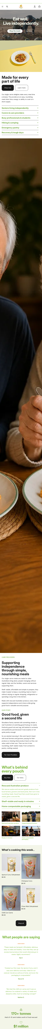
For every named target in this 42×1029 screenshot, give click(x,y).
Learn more (22, 88)
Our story (29, 31)
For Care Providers (10, 755)
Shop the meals (14, 31)
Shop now (7, 88)
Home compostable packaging (16, 806)
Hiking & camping (10, 122)
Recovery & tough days (13, 132)
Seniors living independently (15, 108)
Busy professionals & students (16, 118)
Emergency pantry (10, 127)
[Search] (7, 6)
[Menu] (2, 6)
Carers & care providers (13, 113)
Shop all (21, 923)
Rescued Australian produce (15, 785)
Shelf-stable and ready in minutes (18, 801)
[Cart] (39, 6)
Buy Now (7, 778)
